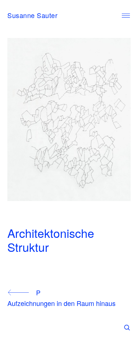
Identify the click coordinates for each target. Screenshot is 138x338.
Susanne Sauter (32, 15)
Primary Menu (125, 15)
